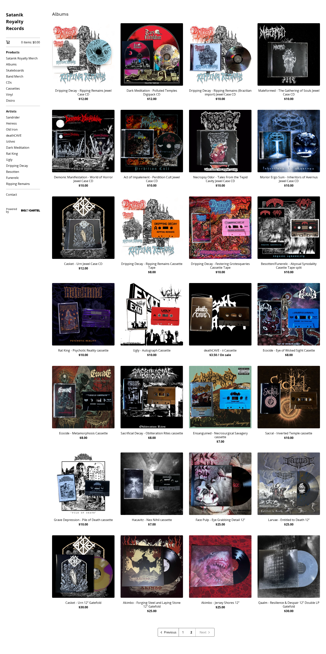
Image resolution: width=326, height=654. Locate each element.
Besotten (12, 172)
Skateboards (15, 70)
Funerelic (12, 178)
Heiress (11, 123)
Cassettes (13, 88)
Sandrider (13, 117)
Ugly (9, 160)
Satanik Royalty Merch (22, 58)
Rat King (12, 154)
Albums (11, 64)
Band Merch (14, 76)
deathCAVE (14, 135)
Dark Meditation (17, 147)
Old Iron (12, 129)
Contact (11, 194)
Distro (10, 100)
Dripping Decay (17, 166)
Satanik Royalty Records (15, 21)
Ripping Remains (18, 184)
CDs (9, 82)
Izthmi (10, 141)
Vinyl (9, 94)
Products (12, 52)
